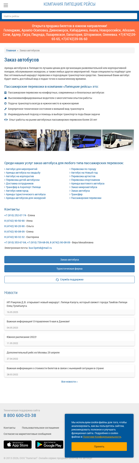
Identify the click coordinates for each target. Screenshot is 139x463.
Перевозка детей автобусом (22, 180)
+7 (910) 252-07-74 (15, 215)
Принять (99, 446)
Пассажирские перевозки (86, 198)
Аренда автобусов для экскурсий (26, 198)
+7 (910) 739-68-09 (38, 242)
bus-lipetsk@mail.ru (40, 247)
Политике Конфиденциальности (102, 436)
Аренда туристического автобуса (26, 194)
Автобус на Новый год (84, 172)
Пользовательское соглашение (40, 427)
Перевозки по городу (83, 169)
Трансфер (77, 194)
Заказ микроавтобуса (84, 187)
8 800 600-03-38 (20, 415)
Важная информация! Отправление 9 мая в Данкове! (38, 321)
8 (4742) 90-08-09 (14, 231)
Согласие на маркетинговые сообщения (27, 434)
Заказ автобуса (80, 190)
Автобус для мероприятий (21, 169)
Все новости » (69, 381)
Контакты (9, 427)
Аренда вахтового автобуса (87, 183)
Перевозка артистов (83, 176)
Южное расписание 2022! (22, 337)
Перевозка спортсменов (85, 180)
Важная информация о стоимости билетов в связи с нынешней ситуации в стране (55, 368)
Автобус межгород (17, 190)
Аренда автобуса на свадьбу (23, 172)
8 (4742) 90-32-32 (14, 237)
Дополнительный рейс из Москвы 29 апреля (33, 352)
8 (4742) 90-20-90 (14, 226)
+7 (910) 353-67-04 (15, 242)
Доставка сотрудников (19, 183)
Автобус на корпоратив (20, 176)
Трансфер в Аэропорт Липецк (23, 187)
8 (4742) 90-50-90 (14, 220)
